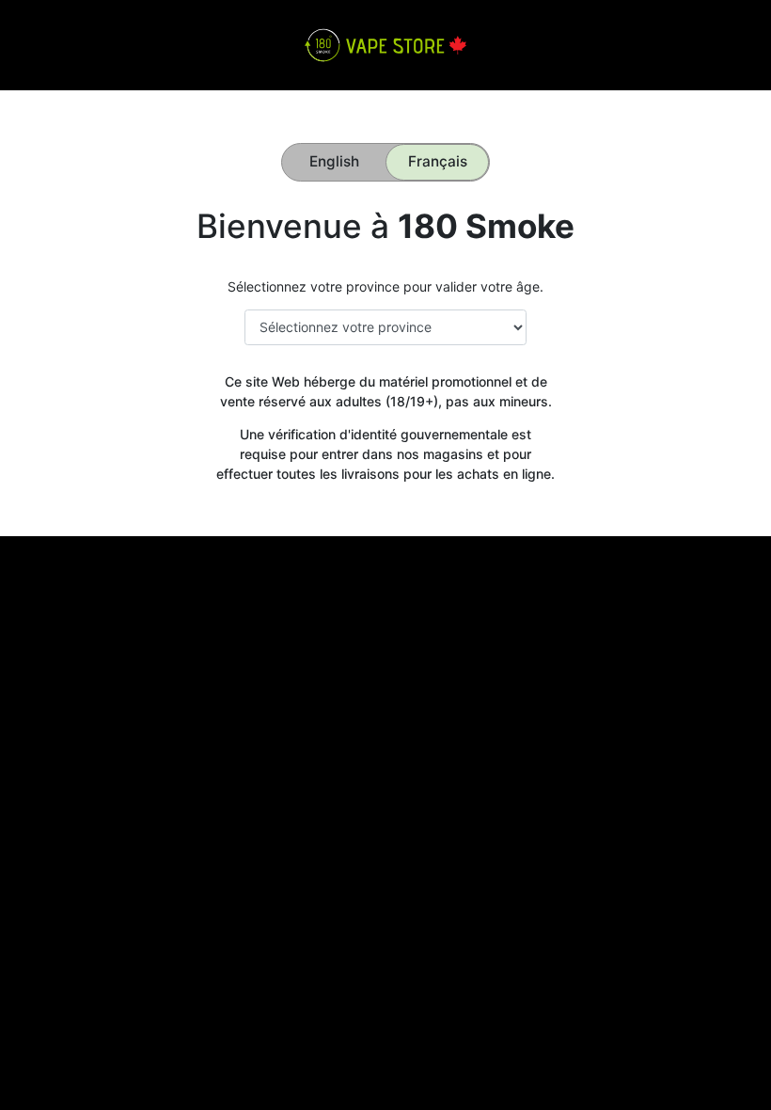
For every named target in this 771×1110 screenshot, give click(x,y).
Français (437, 161)
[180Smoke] (385, 44)
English (334, 161)
